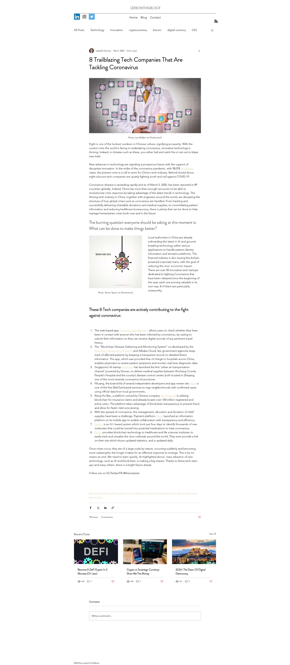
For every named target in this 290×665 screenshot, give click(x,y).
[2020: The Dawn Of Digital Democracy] (194, 551)
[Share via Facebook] (90, 507)
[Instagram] (84, 17)
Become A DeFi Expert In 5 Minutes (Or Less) (92, 571)
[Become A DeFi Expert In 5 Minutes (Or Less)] (96, 551)
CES (194, 30)
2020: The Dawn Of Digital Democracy (191, 571)
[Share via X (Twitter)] (98, 507)
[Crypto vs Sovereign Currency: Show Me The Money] (145, 551)
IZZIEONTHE (145, 8)
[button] (212, 30)
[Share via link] (112, 507)
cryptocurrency (138, 30)
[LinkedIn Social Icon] (77, 17)
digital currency (176, 30)
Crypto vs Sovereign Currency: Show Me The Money (143, 571)
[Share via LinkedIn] (105, 507)
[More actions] (199, 51)
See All (212, 533)
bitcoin (157, 30)
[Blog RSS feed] (216, 21)
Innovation (116, 30)
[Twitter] (92, 17)
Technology (97, 30)
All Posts (79, 30)
